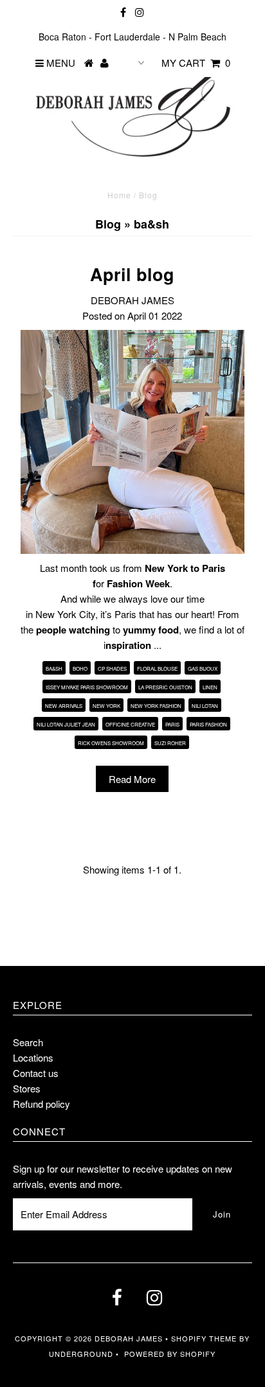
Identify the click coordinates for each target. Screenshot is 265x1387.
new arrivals (63, 705)
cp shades (112, 668)
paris (172, 724)
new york (106, 705)
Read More (132, 779)
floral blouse (157, 668)
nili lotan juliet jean (66, 724)
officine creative (130, 724)
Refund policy (41, 1103)
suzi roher (170, 742)
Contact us (36, 1073)
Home (119, 194)
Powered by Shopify (169, 1353)
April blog (132, 274)
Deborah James (129, 1338)
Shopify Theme (204, 1338)
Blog (108, 224)
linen (210, 687)
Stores (27, 1088)
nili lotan (205, 705)
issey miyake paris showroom (87, 687)
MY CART (195, 62)
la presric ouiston (165, 687)
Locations (33, 1057)
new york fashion (156, 705)
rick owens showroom (111, 742)
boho (80, 668)
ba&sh (54, 668)
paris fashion (208, 724)
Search (28, 1042)
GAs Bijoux (202, 668)
